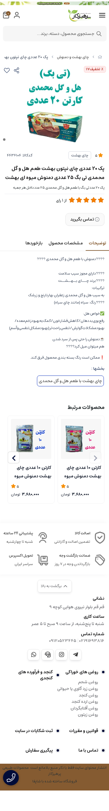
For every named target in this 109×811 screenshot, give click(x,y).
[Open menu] (102, 15)
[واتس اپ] (34, 654)
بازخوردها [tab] (33, 243)
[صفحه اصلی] (100, 57)
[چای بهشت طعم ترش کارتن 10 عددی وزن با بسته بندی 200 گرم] (81, 439)
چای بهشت (79, 155)
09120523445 (62, 640)
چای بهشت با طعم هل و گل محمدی (70, 381)
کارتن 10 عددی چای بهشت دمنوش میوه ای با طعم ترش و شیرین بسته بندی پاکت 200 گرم (82, 471)
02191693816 (91, 640)
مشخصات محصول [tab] (65, 243)
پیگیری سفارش (39, 750)
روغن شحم (88, 682)
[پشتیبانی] (47, 654)
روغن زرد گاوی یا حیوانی (77, 688)
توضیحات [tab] (97, 243)
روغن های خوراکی (81, 672)
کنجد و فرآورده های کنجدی (35, 675)
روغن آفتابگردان (84, 708)
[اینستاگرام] (61, 654)
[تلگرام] (75, 654)
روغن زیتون (88, 714)
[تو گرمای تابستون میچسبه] (54, 3)
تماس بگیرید (82, 219)
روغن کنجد (88, 695)
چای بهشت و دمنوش (73, 57)
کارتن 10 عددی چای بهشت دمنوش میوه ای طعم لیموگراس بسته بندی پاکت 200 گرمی (32, 471)
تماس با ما (88, 750)
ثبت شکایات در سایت (34, 731)
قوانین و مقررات (83, 731)
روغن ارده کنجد (84, 701)
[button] (14, 457)
